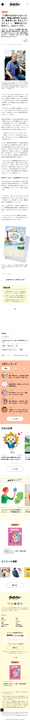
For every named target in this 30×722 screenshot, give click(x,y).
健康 (2, 618)
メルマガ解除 (15, 657)
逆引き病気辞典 (19, 626)
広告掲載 (18, 715)
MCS (7, 715)
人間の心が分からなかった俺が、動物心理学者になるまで (14, 341)
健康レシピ (3, 626)
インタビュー (5, 336)
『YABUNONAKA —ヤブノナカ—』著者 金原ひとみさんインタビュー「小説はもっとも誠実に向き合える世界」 (15, 292)
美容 (17, 618)
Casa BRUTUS (17, 712)
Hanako (26, 712)
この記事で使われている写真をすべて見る (15, 279)
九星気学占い (19, 624)
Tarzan (8, 713)
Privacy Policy (24, 715)
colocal (12, 713)
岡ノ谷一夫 (10, 345)
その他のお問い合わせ (8, 693)
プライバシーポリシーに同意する (16, 643)
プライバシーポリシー (18, 651)
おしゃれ (3, 619)
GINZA (22, 712)
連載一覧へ (15, 585)
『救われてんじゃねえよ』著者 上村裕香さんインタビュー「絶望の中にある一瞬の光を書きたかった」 (15, 296)
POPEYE (11, 712)
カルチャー (4, 12)
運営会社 (18, 691)
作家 (3, 345)
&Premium (4, 713)
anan (3, 712)
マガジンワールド (12, 715)
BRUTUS (6, 712)
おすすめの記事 (5, 624)
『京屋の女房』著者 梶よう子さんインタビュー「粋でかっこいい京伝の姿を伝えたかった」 (15, 300)
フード (2, 621)
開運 (2, 623)
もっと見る (15, 418)
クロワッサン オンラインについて (8, 691)
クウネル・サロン (24, 713)
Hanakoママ (17, 713)
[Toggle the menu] (2, 4)
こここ (4, 715)
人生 (17, 623)
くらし (17, 619)
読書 (21, 349)
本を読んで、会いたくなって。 (9, 349)
